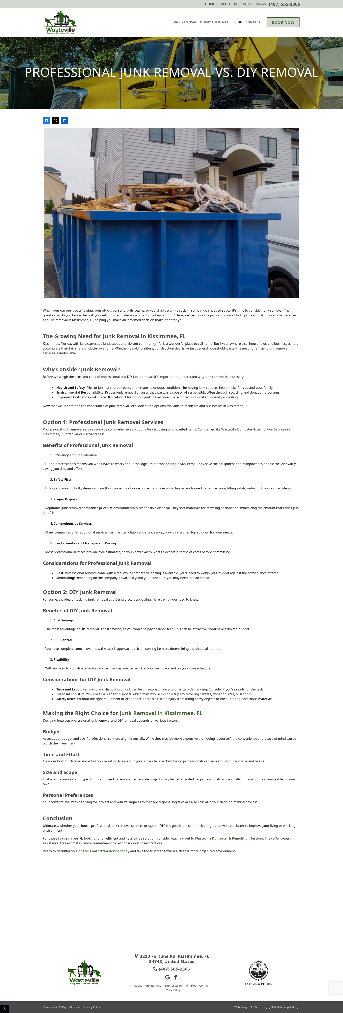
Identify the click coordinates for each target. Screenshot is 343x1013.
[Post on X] (55, 120)
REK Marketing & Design (285, 1007)
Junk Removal (185, 22)
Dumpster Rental (215, 22)
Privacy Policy (171, 990)
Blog (237, 22)
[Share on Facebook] (46, 120)
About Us (229, 4)
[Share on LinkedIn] (64, 120)
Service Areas (254, 4)
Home (210, 4)
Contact (253, 22)
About (138, 985)
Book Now (283, 22)
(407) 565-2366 (284, 4)
